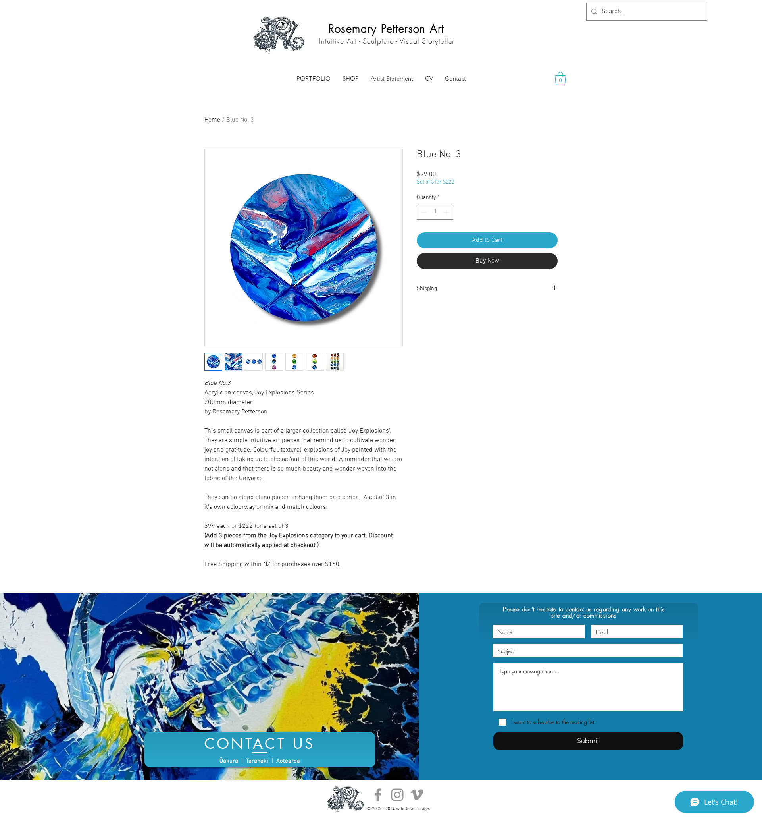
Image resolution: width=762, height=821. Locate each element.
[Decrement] (423, 212)
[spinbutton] (435, 212)
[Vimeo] (416, 794)
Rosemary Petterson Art (386, 28)
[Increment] (447, 212)
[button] (560, 78)
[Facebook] (377, 794)
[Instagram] (397, 794)
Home (212, 120)
